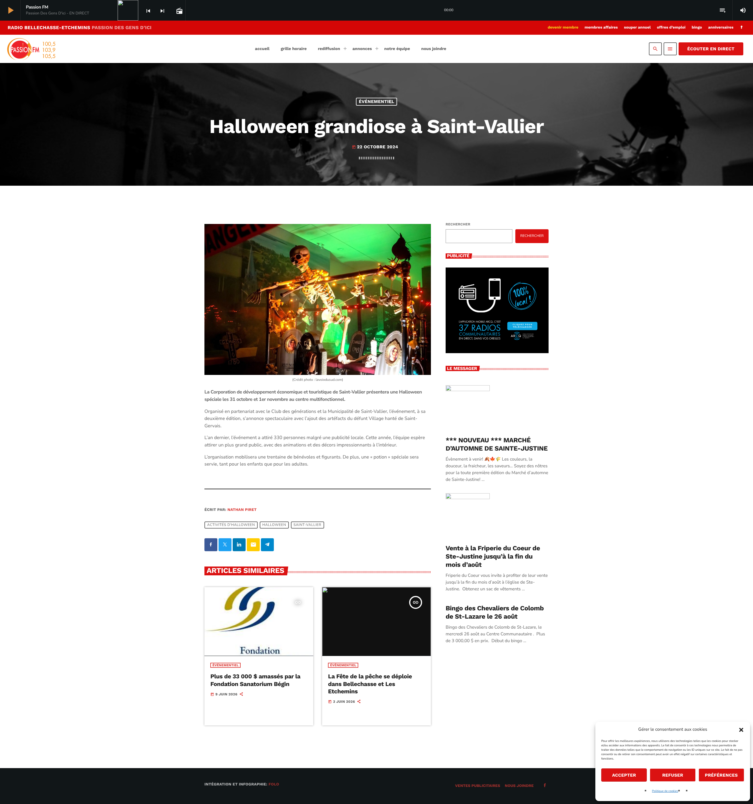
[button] (741, 730)
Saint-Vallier (307, 525)
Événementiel (376, 101)
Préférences (721, 775)
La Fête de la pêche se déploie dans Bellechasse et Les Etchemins (370, 684)
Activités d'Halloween (231, 525)
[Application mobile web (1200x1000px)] (497, 352)
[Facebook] (741, 28)
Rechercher (458, 224)
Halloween (274, 525)
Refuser (672, 775)
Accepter (624, 775)
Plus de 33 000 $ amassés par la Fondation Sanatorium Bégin (255, 680)
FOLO (274, 784)
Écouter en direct (710, 49)
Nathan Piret (241, 510)
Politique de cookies (665, 791)
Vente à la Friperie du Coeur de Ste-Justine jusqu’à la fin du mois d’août (493, 556)
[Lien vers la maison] (30, 49)
